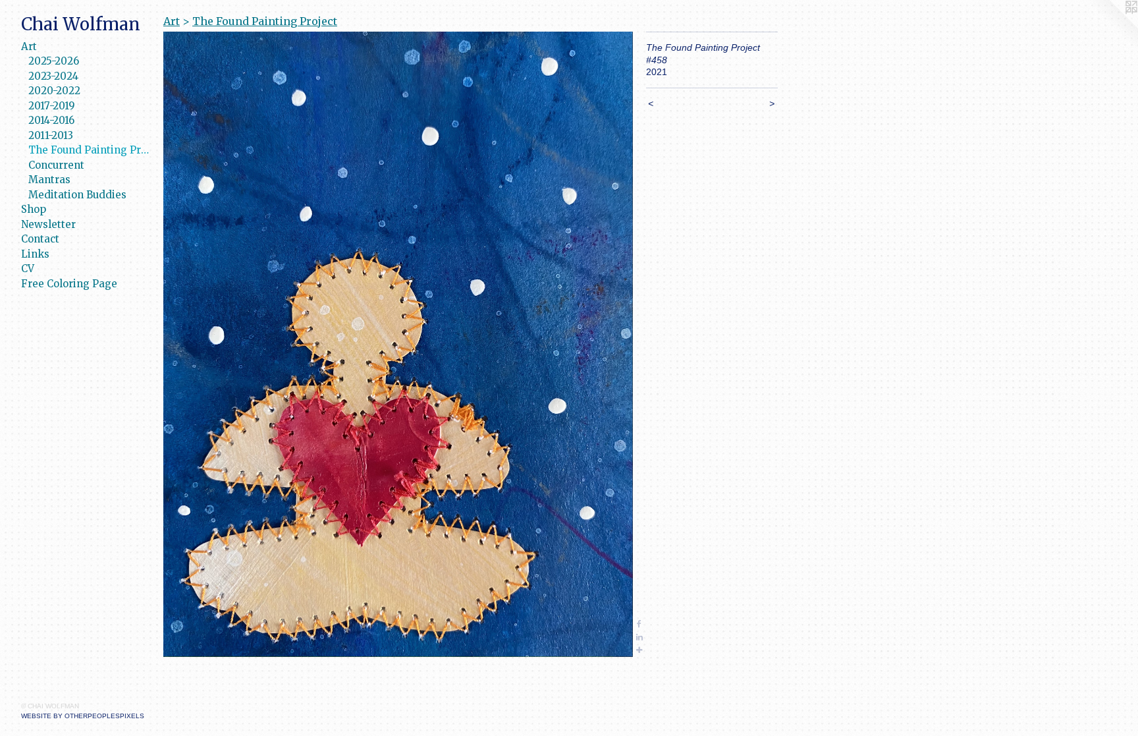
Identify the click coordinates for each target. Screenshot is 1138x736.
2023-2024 (53, 76)
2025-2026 (53, 61)
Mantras (49, 179)
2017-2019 (51, 105)
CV (27, 268)
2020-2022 (54, 90)
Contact (40, 239)
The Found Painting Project (90, 150)
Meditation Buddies (77, 194)
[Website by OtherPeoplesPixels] (1111, 26)
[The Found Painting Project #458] (398, 344)
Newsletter (48, 224)
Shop (33, 209)
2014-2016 (51, 120)
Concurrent (56, 165)
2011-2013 (50, 135)
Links (35, 254)
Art (29, 46)
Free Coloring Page (69, 283)
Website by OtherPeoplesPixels (82, 716)
